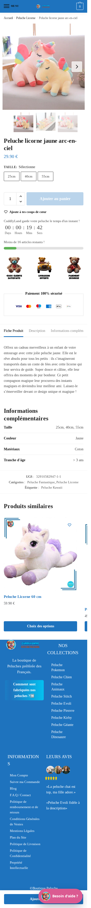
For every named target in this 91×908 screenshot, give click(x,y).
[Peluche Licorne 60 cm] (40, 554)
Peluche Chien (61, 677)
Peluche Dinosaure (58, 734)
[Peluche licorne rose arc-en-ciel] (45, 67)
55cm (45, 176)
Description (37, 331)
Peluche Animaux (57, 686)
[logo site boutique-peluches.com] (43, 6)
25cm (11, 176)
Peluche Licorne (25, 18)
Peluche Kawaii (51, 487)
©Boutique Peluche (44, 888)
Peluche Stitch (61, 696)
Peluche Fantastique (41, 482)
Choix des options (40, 626)
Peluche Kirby (61, 718)
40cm (28, 176)
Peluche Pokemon (58, 667)
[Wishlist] (69, 525)
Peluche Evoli (61, 703)
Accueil (8, 18)
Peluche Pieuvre (62, 711)
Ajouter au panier (55, 199)
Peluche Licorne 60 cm (22, 597)
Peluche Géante (62, 725)
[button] (77, 66)
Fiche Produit (13, 331)
